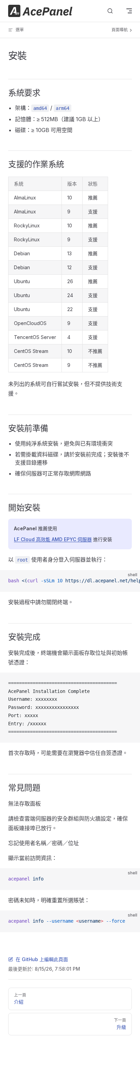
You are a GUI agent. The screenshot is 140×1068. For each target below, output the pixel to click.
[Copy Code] (129, 581)
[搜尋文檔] (110, 11)
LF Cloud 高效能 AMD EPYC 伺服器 (53, 539)
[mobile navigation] (129, 11)
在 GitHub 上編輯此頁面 (42, 959)
